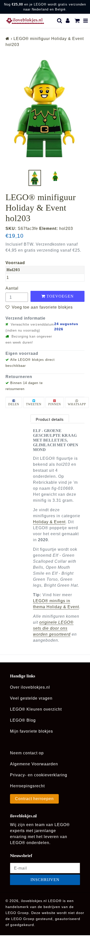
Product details (50, 419)
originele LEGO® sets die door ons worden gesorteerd (53, 628)
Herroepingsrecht (27, 786)
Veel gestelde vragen (31, 698)
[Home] (8, 38)
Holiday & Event (49, 522)
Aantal (12, 288)
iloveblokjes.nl (34, 901)
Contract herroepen (34, 799)
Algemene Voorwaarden (34, 764)
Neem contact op (27, 753)
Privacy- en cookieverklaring (38, 775)
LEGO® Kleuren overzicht (36, 709)
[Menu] (85, 20)
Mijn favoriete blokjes (31, 731)
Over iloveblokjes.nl (30, 687)
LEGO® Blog (23, 720)
